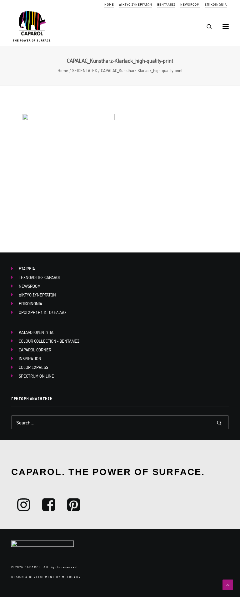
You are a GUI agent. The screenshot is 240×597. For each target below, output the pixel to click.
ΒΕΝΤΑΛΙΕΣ (166, 4)
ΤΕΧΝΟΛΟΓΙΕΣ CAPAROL (40, 277)
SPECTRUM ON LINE (36, 376)
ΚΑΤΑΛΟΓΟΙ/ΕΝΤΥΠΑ (36, 332)
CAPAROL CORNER (35, 349)
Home (63, 70)
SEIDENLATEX (84, 70)
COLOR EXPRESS (33, 367)
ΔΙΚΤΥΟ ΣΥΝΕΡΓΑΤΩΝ (135, 4)
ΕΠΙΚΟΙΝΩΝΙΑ (216, 4)
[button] (225, 26)
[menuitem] (109, 4)
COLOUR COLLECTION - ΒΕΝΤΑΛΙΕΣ (49, 341)
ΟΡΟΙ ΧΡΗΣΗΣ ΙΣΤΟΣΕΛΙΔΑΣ (43, 312)
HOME (109, 4)
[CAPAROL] (32, 26)
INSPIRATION (30, 358)
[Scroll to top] (227, 583)
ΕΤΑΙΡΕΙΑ (27, 268)
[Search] (206, 26)
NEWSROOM (190, 4)
